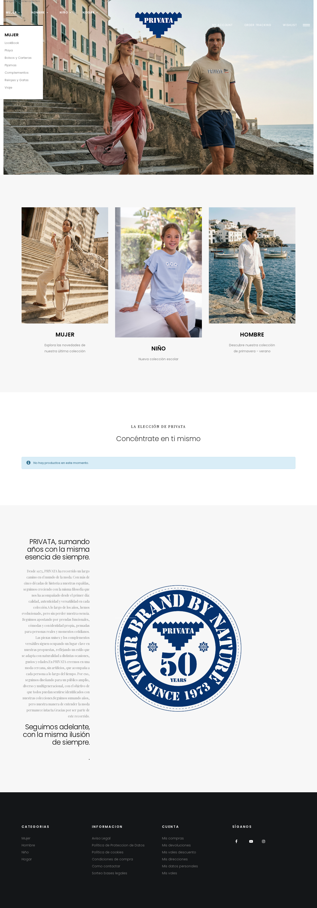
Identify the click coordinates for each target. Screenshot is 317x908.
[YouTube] (251, 844)
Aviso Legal (101, 838)
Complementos (17, 72)
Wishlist (290, 25)
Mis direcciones (175, 859)
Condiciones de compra (112, 859)
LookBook (12, 43)
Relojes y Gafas (17, 80)
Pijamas (10, 65)
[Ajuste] (306, 25)
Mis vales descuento (179, 852)
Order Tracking (257, 25)
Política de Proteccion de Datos (118, 845)
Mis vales (169, 873)
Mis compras (173, 838)
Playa (9, 50)
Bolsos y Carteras (18, 58)
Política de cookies (107, 852)
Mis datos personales (180, 866)
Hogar (27, 859)
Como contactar (106, 866)
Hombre (28, 845)
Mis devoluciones (176, 845)
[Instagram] (264, 844)
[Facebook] (238, 844)
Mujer (12, 35)
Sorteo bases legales (109, 873)
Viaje (8, 87)
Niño (25, 852)
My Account (222, 25)
